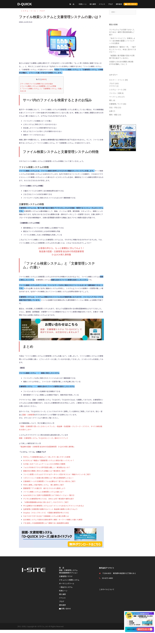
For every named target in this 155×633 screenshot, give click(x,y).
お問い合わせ (131, 4)
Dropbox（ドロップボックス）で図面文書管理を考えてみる (46, 512)
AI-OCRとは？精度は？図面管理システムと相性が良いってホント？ (48, 460)
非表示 (44, 79)
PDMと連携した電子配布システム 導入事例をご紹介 (43, 484)
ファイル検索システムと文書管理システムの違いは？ (43, 491)
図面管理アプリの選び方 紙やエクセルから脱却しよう (44, 488)
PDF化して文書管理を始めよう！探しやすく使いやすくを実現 (46, 457)
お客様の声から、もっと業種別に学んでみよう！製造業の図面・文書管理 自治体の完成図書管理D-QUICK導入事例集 (61, 251)
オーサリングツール (66, 583)
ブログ (110, 4)
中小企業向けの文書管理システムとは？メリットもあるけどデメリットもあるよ (53, 505)
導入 (111, 100)
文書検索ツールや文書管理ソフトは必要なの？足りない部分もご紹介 (49, 481)
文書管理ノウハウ (116, 104)
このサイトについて (106, 589)
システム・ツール (28, 11)
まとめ (23, 91)
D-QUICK (24, 4)
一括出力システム (66, 587)
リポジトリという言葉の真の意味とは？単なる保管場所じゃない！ (48, 478)
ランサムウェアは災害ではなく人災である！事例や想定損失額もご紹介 (121, 32)
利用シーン (83, 4)
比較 (111, 111)
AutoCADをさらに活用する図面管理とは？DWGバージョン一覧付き (48, 495)
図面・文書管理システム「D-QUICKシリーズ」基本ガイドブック (43, 438)
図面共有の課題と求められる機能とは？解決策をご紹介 (44, 471)
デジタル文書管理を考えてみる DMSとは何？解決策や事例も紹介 (48, 498)
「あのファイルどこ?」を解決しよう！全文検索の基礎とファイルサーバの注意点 (122, 40)
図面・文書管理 (28, 414)
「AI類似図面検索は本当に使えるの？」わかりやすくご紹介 (46, 502)
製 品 (72, 4)
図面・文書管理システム (68, 570)
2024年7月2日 (28, 22)
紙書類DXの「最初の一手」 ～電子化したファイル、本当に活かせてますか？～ (122, 49)
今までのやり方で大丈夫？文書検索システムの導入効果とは (46, 516)
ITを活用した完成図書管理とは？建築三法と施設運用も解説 (46, 523)
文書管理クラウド (66, 576)
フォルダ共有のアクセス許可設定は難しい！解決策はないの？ (46, 467)
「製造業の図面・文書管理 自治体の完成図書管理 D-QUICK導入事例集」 (47, 446)
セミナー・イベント (116, 80)
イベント (102, 4)
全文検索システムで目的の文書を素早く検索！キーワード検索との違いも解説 (52, 519)
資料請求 (119, 4)
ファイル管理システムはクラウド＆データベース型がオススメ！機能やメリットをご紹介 (57, 474)
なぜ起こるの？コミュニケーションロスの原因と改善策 (44, 464)
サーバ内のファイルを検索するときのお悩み (36, 83)
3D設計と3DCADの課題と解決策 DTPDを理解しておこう (122, 62)
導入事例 (93, 4)
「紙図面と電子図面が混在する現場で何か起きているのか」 (121, 56)
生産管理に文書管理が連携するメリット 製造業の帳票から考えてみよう (50, 509)
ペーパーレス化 (115, 96)
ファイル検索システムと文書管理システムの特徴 (38, 86)
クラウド (112, 86)
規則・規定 (113, 114)
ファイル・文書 (115, 93)
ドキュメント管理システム (69, 580)
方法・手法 (113, 107)
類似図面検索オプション (68, 572)
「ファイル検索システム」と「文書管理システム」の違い (41, 88)
